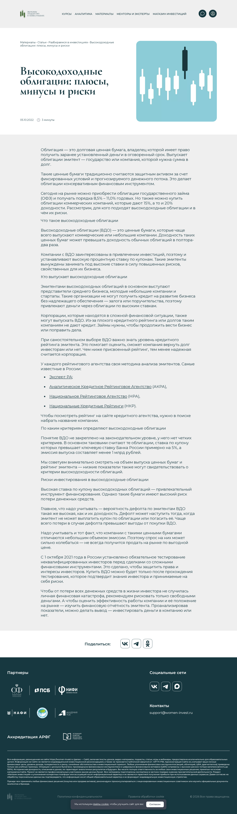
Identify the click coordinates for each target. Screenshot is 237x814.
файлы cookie (101, 804)
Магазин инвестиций (169, 14)
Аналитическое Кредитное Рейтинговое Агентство (100, 386)
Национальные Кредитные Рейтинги (86, 406)
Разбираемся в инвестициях (68, 42)
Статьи (42, 42)
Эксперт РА (60, 377)
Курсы (67, 14)
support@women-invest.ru (171, 713)
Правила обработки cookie (146, 796)
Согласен (155, 804)
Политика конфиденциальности (79, 796)
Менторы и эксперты (133, 14)
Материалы (104, 14)
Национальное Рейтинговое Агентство (88, 396)
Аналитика (83, 14)
